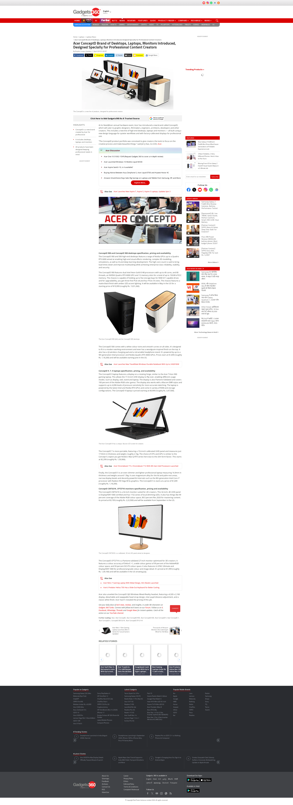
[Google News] (217, 190)
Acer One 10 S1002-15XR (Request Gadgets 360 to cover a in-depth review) (133, 156)
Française (173, 783)
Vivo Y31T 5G (128, 702)
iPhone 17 (100, 713)
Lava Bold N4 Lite (130, 707)
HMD (174, 702)
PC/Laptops (165, 25)
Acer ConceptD (121, 618)
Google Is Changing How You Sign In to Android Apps (168, 759)
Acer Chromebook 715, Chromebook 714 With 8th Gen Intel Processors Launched (146, 466)
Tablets (188, 25)
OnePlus (192, 707)
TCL (206, 704)
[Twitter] (194, 190)
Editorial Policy (129, 784)
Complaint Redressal (131, 790)
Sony (207, 702)
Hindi (155, 779)
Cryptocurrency (102, 707)
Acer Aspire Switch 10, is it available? (118, 167)
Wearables (205, 25)
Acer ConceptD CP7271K (134, 621)
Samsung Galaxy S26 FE (132, 696)
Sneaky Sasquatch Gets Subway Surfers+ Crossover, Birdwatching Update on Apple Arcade (203, 760)
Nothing (192, 702)
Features (143, 20)
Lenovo (191, 696)
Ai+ (174, 693)
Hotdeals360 (177, 25)
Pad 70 (149, 693)
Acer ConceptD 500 (147, 618)
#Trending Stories (80, 732)
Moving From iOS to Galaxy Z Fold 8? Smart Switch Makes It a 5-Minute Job (208, 166)
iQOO (175, 713)
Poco (191, 713)
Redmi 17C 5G (129, 713)
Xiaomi (207, 710)
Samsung (208, 696)
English (148, 779)
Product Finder (166, 20)
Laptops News (91, 37)
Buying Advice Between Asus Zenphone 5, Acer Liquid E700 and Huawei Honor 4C (136, 172)
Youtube (156, 793)
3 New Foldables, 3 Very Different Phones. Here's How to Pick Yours (208, 156)
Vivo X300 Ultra (78, 707)
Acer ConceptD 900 (133, 618)
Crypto (144, 25)
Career (126, 776)
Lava (190, 693)
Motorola (192, 699)
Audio (151, 25)
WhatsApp (111, 610)
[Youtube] (200, 190)
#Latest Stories (79, 754)
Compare (182, 20)
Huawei (175, 707)
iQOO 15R (76, 721)
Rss (170, 793)
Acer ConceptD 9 (160, 618)
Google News (132, 610)
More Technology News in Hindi (205, 332)
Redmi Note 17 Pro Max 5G (133, 699)
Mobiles (96, 25)
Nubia (191, 704)
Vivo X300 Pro (78, 715)
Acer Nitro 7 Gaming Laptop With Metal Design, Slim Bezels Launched (130, 583)
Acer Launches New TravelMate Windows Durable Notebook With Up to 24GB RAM (146, 364)
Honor (175, 704)
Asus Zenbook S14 (79, 710)
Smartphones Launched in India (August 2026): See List (93, 737)
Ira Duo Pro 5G (129, 721)
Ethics (126, 781)
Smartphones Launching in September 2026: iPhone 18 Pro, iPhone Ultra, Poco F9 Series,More (131, 738)
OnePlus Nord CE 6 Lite (105, 699)
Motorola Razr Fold (79, 696)
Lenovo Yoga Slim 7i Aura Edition (84, 718)
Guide (153, 20)
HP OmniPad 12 (102, 696)
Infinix (175, 710)
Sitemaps (105, 779)
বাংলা (159, 779)
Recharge (196, 20)
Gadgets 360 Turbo (106, 607)
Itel (174, 715)
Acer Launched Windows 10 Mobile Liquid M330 (123, 162)
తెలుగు (170, 779)
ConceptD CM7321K (118, 621)
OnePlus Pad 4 (102, 702)
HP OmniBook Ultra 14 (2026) (107, 710)
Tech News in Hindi (194, 269)
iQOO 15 (76, 713)
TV (157, 25)
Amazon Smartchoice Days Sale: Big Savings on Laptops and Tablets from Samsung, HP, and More (142, 178)
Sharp (207, 699)
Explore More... (140, 183)
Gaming (122, 25)
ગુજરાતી (149, 783)
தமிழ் (164, 779)
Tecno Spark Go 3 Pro (131, 693)
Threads (119, 610)
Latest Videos (192, 198)
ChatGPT (76, 699)
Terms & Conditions (131, 787)
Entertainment (133, 25)
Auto (114, 20)
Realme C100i (129, 704)
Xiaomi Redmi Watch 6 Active (157, 696)
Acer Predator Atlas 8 (154, 707)
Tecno (207, 707)
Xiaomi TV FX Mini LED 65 (155, 704)
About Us (105, 776)
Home (77, 20)
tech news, (120, 605)
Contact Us (106, 787)
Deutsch (165, 783)
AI (96, 20)
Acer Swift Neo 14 (130, 715)
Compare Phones (103, 723)
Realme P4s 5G (129, 710)
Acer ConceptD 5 (104, 621)
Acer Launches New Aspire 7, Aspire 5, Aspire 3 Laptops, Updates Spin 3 (142, 191)
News (122, 20)
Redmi (207, 693)
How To (113, 25)
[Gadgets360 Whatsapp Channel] (211, 190)
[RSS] (218, 3)
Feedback (105, 781)
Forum (148, 607)
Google (175, 699)
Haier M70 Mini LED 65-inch (156, 702)
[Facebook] (189, 190)
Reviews (131, 20)
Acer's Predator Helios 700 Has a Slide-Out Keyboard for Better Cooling (131, 587)
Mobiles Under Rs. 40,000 (82, 704)
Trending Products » (194, 70)
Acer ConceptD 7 (173, 618)
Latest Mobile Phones (104, 720)
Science (196, 25)
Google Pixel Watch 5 (154, 699)
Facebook (102, 610)
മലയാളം (157, 783)
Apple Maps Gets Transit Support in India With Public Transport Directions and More (131, 760)
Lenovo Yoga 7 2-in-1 (131, 718)
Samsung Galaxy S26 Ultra (82, 693)
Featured (190, 138)
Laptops (81, 37)
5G (213, 25)
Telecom (105, 25)
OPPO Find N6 (78, 702)
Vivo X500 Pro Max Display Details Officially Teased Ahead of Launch (91, 759)
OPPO (191, 710)
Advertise (105, 792)
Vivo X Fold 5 (77, 724)
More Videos (212, 262)
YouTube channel (116, 613)
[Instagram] (205, 190)
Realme (191, 715)
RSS (103, 790)
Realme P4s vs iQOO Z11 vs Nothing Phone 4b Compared (167, 737)
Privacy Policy (128, 779)
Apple (175, 696)
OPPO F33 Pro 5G (103, 704)
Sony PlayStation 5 (103, 693)
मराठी (176, 779)
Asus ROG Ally (152, 710)
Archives (105, 784)
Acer (160, 144)
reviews (128, 605)
